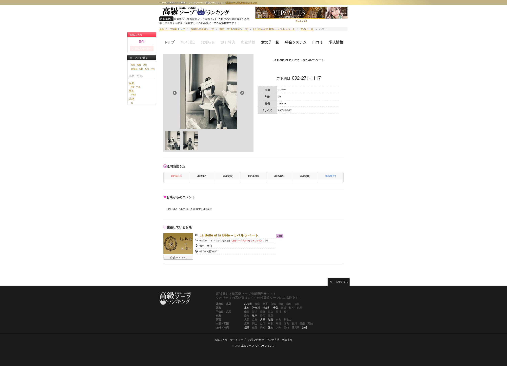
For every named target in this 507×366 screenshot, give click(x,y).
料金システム (295, 42)
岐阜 (254, 315)
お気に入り (220, 339)
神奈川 (256, 307)
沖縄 (131, 98)
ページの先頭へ (339, 282)
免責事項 (287, 339)
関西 (139, 64)
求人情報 (336, 42)
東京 (246, 307)
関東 (133, 64)
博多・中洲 (135, 86)
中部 (145, 64)
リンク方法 (273, 339)
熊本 (131, 90)
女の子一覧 (270, 42)
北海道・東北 (137, 68)
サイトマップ (238, 339)
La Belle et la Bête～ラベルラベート (228, 235)
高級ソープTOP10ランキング (241, 2)
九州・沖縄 (150, 68)
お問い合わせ (256, 339)
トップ (169, 42)
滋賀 (270, 319)
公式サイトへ (178, 257)
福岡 (131, 83)
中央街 (133, 94)
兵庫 (262, 319)
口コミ (317, 42)
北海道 (248, 303)
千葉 (275, 307)
